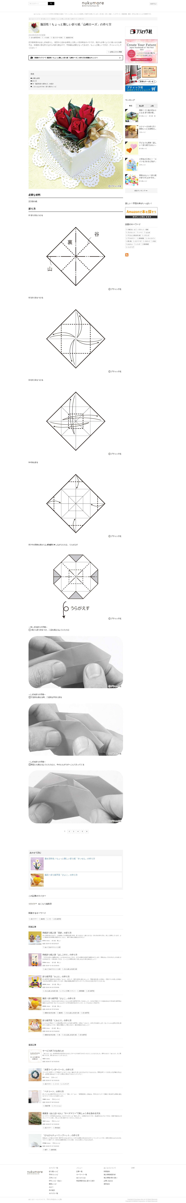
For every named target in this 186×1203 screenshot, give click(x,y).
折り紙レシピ (143, 116)
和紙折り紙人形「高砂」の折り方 (57, 933)
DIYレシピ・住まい (55, 1181)
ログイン (153, 4)
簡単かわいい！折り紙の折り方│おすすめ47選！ (147, 176)
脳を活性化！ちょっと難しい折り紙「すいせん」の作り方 (70, 858)
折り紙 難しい (56, 940)
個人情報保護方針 (110, 1174)
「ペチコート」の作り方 (53, 1091)
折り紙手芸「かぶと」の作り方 (56, 976)
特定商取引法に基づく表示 (85, 1181)
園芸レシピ (53, 1184)
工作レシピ (54, 1077)
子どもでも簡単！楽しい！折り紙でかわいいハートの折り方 (147, 144)
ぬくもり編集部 (45, 904)
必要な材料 (36, 78)
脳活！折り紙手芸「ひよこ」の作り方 (61, 875)
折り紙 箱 (152, 116)
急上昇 (141, 106)
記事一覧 (79, 1171)
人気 (152, 106)
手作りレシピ (56, 1099)
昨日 (130, 106)
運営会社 (107, 1184)
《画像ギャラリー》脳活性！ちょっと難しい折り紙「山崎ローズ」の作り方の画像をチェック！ (75, 57)
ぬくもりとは (80, 1178)
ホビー (51, 1187)
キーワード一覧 (81, 1174)
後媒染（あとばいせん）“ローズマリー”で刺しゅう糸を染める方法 (71, 1113)
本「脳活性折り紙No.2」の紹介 (43, 84)
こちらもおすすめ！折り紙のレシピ (44, 86)
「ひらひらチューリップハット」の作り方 (61, 1135)
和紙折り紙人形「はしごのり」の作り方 (60, 954)
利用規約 (107, 1171)
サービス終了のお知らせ (53, 1051)
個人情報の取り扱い (110, 1178)
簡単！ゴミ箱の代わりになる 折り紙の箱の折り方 (147, 111)
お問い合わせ (108, 1181)
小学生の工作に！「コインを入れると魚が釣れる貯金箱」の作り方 (147, 160)
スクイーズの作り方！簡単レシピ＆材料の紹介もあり (147, 127)
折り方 (34, 81)
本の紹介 (52, 1190)
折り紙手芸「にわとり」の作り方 (57, 1020)
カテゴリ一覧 (53, 1193)
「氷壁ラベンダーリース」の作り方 (58, 1069)
